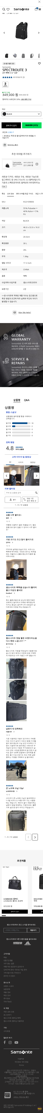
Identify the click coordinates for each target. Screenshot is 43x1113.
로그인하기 (8, 1015)
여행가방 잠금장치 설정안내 (14, 967)
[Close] (39, 1)
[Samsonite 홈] (21, 9)
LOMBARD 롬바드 (11, 899)
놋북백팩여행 (10, 791)
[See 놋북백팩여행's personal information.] (17, 791)
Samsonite (6, 67)
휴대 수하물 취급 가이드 (24, 194)
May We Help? (25, 312)
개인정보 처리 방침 (21, 1062)
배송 (5, 957)
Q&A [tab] (27, 400)
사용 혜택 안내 (26, 99)
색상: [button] (3, 109)
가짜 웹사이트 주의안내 (12, 973)
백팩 (3, 13)
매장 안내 (7, 995)
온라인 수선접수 (9, 976)
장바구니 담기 (11, 126)
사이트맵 (7, 1031)
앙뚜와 (8, 542)
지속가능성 (8, 1002)
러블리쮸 (9, 732)
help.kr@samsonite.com (24, 1084)
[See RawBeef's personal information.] (14, 593)
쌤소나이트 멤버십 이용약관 (14, 1021)
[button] (23, 114)
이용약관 (21, 1059)
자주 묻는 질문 (9, 963)
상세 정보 (10, 194)
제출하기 (33, 930)
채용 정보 (7, 992)
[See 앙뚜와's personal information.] (12, 542)
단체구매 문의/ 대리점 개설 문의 (15, 970)
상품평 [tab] (16, 400)
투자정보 (7, 998)
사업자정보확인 (21, 1076)
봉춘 (7, 518)
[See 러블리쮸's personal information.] (14, 732)
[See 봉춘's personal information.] (11, 518)
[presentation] (4, 33)
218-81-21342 (27, 1074)
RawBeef (9, 593)
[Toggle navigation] (39, 9)
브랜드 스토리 (9, 986)
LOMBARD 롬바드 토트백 (13, 901)
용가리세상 (9, 644)
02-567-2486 (18, 1082)
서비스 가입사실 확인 (21, 1097)
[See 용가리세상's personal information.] (15, 644)
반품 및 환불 (8, 960)
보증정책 (7, 989)
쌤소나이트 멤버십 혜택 (12, 1018)
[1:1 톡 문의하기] (39, 1108)
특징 (3, 194)
